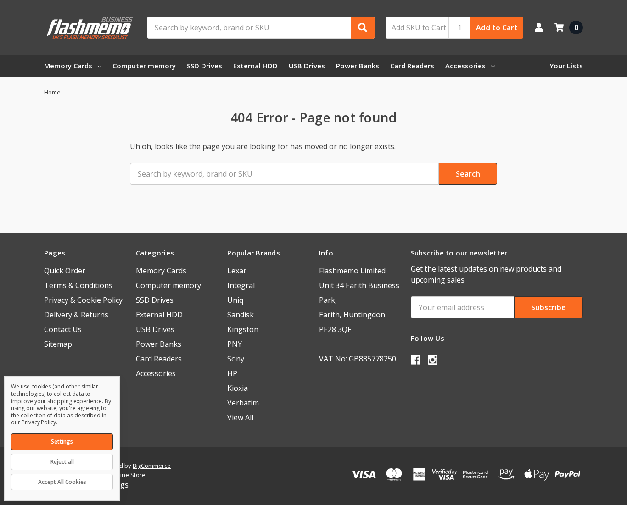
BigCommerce (152, 465)
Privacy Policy (39, 422)
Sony (235, 359)
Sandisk (240, 315)
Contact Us (63, 329)
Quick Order (64, 271)
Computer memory (144, 65)
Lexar (236, 271)
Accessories (465, 65)
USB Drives (307, 65)
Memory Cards (68, 65)
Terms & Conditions (78, 285)
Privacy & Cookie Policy (83, 300)
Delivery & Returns (76, 315)
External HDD (255, 65)
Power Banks (357, 65)
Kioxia (237, 388)
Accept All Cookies (62, 482)
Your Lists (566, 65)
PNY (234, 344)
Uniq (235, 300)
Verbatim (243, 403)
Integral (241, 285)
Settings (62, 441)
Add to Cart (497, 27)
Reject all (62, 462)
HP (232, 373)
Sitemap (58, 344)
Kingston (242, 329)
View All (240, 417)
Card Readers (412, 65)
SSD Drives (204, 65)
